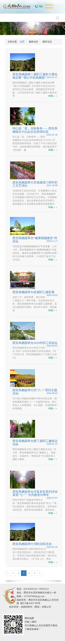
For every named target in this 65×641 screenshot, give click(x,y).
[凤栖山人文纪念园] (16, 6)
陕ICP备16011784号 (30, 603)
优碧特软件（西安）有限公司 (36, 607)
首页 (22, 41)
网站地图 (29, 618)
